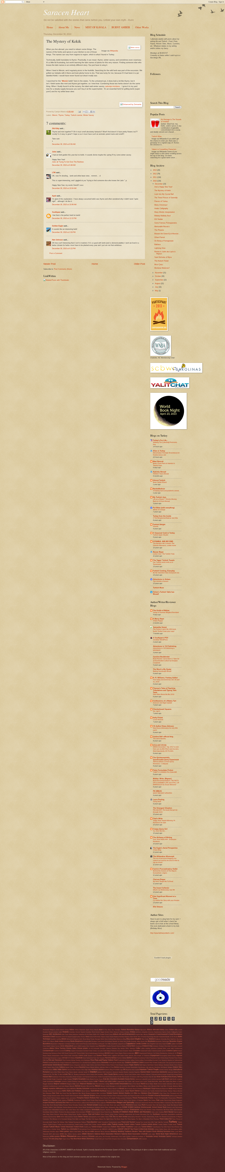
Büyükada (151, 1041)
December (159, 184)
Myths (64, 1091)
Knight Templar (67, 1079)
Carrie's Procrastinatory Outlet (165, 869)
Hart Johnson (57, 240)
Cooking (67, 1050)
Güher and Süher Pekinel (98, 1065)
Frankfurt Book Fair (54, 1062)
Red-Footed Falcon (75, 1102)
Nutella (127, 1093)
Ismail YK (86, 1072)
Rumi (144, 1105)
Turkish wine (137, 1127)
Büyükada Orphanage (162, 1041)
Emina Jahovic (128, 1055)
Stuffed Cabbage (82, 1114)
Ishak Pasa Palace (67, 1072)
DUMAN (80, 1055)
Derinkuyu (101, 1053)
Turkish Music (54, 1127)
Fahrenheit (89, 1058)
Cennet (57, 1046)
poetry (123, 1098)
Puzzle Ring (94, 1100)
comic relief (170, 1048)
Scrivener (62, 1109)
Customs (169, 1050)
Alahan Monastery (127, 1029)
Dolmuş (170, 1053)
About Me (63, 27)
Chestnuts (139, 1046)
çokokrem (154, 1048)
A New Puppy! (158, 621)
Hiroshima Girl (158, 1067)
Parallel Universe (154, 1095)
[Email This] (84, 111)
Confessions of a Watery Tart (164, 701)
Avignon (103, 1036)
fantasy (114, 1058)
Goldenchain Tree (163, 1062)
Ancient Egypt (99, 1032)
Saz (120, 1107)
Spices (176, 1112)
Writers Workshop (82, 1136)
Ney (70, 1093)
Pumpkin (83, 1100)
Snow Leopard (95, 1112)
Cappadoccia (122, 1043)
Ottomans (120, 1095)
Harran (49, 1067)
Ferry (175, 1058)
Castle (168, 1043)
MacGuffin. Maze (157, 1081)
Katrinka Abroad (159, 472)
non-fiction (103, 1093)
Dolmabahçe (163, 1053)
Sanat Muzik (82, 1107)
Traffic (99, 1122)
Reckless (51, 1102)
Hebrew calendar (100, 1067)
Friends (155, 526)
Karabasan (55, 1076)
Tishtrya (62, 1122)
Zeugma (114, 1138)
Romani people (92, 1105)
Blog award (130, 1039)
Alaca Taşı (111, 1029)
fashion (129, 1058)
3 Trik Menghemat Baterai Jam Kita (165, 518)
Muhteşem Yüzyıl (149, 1088)
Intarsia (161, 1069)
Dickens (125, 1053)
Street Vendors (54, 1114)
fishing (73, 1060)
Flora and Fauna (101, 1060)
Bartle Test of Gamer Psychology (144, 1036)
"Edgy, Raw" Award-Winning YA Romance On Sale (164, 822)
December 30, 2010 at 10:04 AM (64, 188)
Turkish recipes (96, 1127)
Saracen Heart (66, 12)
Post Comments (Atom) (63, 269)
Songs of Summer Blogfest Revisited (166, 612)
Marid (143, 1083)
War (83, 1131)
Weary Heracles (105, 1131)
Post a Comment (55, 253)
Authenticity (96, 1036)
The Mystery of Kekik (162, 190)
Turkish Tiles (115, 1127)
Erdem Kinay (172, 1055)
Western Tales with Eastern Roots (144, 1131)
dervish (107, 1053)
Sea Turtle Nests (71, 1109)
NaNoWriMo (95, 1091)
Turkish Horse (172, 1124)
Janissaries (82, 1074)
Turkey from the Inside (162, 516)
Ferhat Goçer (165, 1058)
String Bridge (64, 1114)
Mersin (65, 81)
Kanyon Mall (47, 1076)
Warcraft (87, 1131)
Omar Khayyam (153, 1093)
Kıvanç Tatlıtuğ (177, 1076)
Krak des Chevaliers (110, 1079)
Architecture (57, 1034)
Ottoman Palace (112, 1095)
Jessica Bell (93, 1074)
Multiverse (159, 1088)
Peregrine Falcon (83, 1098)
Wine (65, 1134)
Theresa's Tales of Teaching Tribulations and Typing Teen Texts (164, 690)
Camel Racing (83, 1043)
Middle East (134, 1086)
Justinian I (148, 1074)
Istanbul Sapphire (134, 1072)
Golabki (155, 1062)
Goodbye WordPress (160, 640)
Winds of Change (159, 510)
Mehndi (77, 1086)
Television (138, 1116)
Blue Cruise (145, 1039)
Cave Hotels (46, 1046)
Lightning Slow (159, 248)
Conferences (178, 1048)
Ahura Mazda (94, 1029)
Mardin (138, 1083)
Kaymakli (105, 1076)
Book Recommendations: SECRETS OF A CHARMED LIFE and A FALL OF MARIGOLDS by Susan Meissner (166, 783)
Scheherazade (146, 1107)
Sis (65, 1112)
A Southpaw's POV (160, 638)
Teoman (144, 1116)
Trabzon (83, 1122)
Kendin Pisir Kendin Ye (124, 1076)
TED (117, 1116)
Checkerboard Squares (162, 709)
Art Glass (89, 1034)
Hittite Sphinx (62, 1069)
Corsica (95, 1050)
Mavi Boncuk (158, 461)
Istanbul (93, 1072)
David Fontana (69, 1053)
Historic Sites (177, 1067)
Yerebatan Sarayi (152, 1136)
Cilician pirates (82, 1048)
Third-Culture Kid (166, 1119)
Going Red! (157, 801)
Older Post (139, 264)
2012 (155, 174)
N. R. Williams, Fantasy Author (165, 678)
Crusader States (128, 1050)
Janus (88, 1074)
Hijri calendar (150, 1067)
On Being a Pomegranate (163, 241)
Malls (94, 1083)
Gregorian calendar (80, 1065)
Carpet (164, 1043)
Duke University (73, 1055)
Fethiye (180, 1058)
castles (173, 1043)
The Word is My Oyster (162, 669)
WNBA (84, 1134)
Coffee (138, 1048)
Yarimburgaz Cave (116, 1136)
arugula (137, 1034)
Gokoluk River (148, 1062)
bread (103, 1041)
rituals (44, 1105)
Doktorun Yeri (151, 1053)
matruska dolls (171, 1083)
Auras (91, 1036)
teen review (123, 1116)
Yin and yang (53, 1138)
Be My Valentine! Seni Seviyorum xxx (166, 573)
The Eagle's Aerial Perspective (165, 848)
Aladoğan (117, 1029)
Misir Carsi (160, 1086)
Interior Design (168, 1069)
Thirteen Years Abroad (161, 474)
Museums (165, 1088)
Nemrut (180, 1091)
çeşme (84, 1046)
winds (62, 1134)
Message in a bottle (115, 1086)
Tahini (62, 1116)
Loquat (137, 1081)
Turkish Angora (52, 1124)
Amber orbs (173, 1029)
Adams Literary (64, 1029)
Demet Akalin (81, 1053)
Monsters (100, 1088)
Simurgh (179, 1109)
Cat (177, 1043)
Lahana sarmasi (156, 1079)
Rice (173, 1102)
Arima (70, 1034)
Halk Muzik (150, 1065)
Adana (71, 1029)
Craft (104, 1050)
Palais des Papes (128, 1095)
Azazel (112, 1036)
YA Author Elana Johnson (163, 726)
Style (90, 1114)
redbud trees (85, 1102)
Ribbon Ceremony (165, 1102)
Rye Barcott (174, 1105)
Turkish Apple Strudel (160, 535)
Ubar (68, 1129)
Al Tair (105, 1029)
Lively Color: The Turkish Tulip (163, 554)
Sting (47, 1114)
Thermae (156, 1119)
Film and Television (55, 1060)
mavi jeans (179, 1083)
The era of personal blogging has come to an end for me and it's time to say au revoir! (166, 860)
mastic (164, 1083)
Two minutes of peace (160, 581)
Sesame (102, 1109)
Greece (71, 1065)
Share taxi (143, 1109)
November (159, 273)
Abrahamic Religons (49, 1029)
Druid (62, 1055)
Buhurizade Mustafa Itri (112, 1041)
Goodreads (178, 1062)
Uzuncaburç (174, 1129)
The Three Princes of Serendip (165, 198)
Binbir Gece (104, 1039)
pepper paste (65, 1098)
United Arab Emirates (146, 1129)
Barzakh (156, 1036)
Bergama (76, 1039)
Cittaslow (114, 1048)
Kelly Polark (158, 718)
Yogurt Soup (66, 1138)
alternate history (158, 1029)
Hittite (55, 1069)
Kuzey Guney (130, 1079)
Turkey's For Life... (160, 440)
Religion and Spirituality (126, 1102)
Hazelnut (82, 1067)
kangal (164, 1074)
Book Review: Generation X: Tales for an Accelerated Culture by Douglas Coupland (166, 661)
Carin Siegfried (151, 1043)
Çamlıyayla (101, 1043)
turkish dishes (153, 1124)
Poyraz (150, 1098)
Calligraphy (61, 1043)
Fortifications (122, 1060)
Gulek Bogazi (119, 1065)
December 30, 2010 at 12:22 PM (64, 218)
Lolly (133, 1081)
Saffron (50, 1107)
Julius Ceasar (141, 1074)
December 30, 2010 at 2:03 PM (64, 232)
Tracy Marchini (92, 1122)
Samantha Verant (160, 627)
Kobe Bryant (90, 1079)
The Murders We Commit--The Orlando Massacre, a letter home (164, 544)
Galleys (94, 1062)
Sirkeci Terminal (59, 1112)
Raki (158, 1100)
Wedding (114, 1131)
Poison (135, 1098)
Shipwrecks (159, 1109)
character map (93, 1046)
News (77, 27)
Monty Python (108, 1088)
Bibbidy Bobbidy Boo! (162, 216)
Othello (81, 1095)
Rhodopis (157, 1102)
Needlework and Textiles (147, 1091)
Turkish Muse (158, 588)
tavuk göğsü (101, 1116)
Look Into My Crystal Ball (164, 194)
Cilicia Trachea (60, 1048)
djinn (137, 1053)
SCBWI (124, 1107)
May (157, 291)
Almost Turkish (159, 480)
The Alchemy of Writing (162, 837)
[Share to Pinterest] (94, 111)
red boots (58, 1102)
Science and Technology (174, 1107)
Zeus (118, 1138)
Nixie (97, 1093)
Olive (139, 1093)
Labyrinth (144, 1079)
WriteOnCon (173, 1134)
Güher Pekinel (110, 1065)
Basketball (162, 1036)
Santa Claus (104, 1107)
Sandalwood (90, 1107)
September (159, 280)
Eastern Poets (102, 1055)
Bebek (64, 1039)
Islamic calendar (78, 1072)
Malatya (89, 1083)
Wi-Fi (50, 1134)
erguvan (179, 1055)
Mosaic (121, 1088)
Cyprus (175, 1050)
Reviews (151, 1102)
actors (57, 1029)
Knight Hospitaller (57, 1079)
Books (72, 1041)
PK (110, 1098)
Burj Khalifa (127, 1041)
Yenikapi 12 (141, 1136)
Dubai (66, 1055)
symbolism (179, 1114)
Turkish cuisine (76, 115)
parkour (172, 1095)
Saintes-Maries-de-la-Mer (70, 1107)
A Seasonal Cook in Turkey (164, 533)
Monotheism (93, 1088)
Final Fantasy (67, 1060)
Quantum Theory (118, 1100)
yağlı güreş (98, 1136)
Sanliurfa (97, 1107)
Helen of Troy (109, 1067)
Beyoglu (97, 1039)
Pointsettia (129, 1098)
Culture (149, 1050)
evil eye (65, 1058)
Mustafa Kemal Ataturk (55, 1091)
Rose (111, 1105)
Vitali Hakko (77, 1131)
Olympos (144, 1093)
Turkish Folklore (163, 1124)
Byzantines (47, 1043)
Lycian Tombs (147, 1081)
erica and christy (159, 745)
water (92, 1131)
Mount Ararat (128, 1088)
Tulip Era (160, 1122)
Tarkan (80, 1116)
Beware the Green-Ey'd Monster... (167, 234)
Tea (114, 1116)
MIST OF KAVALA (95, 27)
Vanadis (52, 1131)
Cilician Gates (71, 1048)
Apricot (164, 1032)
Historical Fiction (48, 1069)
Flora (92, 1060)
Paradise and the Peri (141, 1095)
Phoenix (106, 1098)
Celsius (53, 1046)
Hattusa (62, 1067)
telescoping (131, 1116)
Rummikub (149, 1105)
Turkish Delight (159, 524)
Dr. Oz (174, 1053)
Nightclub (75, 1093)
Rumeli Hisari (137, 1105)
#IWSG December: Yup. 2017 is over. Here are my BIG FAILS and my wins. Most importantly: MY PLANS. (166, 749)
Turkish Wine (156, 136)
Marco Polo (132, 1083)
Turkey (67, 115)
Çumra (163, 1050)
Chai (87, 1046)
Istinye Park (177, 1072)
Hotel (74, 1069)
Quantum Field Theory (105, 1100)
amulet (180, 1029)
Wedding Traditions (125, 1131)
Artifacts (115, 1034)
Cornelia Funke (87, 1050)
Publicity (70, 1100)
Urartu (165, 1129)
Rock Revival (54, 1105)
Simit (175, 1109)
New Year (55, 1093)
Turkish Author (79, 1124)
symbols (45, 1116)
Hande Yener (174, 1065)
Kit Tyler (154, 1076)
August (158, 283)
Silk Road (166, 1109)
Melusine (83, 1086)
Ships (154, 1109)
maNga (107, 1083)
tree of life (151, 1122)
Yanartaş (107, 1136)
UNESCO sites (112, 1129)
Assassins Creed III (61, 1036)
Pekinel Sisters (55, 1098)
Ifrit (124, 1069)
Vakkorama (46, 1131)
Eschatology (46, 1058)
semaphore (87, 1109)
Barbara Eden (129, 1036)
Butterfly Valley (135, 1041)
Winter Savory (88, 115)
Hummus (95, 1069)
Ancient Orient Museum (112, 1032)
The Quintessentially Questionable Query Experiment (166, 759)
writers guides (55, 1136)
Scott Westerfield (53, 1109)
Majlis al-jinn (76, 1083)
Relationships (111, 1102)
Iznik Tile (67, 1074)
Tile (58, 1122)
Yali (103, 1136)
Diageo (120, 1053)
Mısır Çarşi (66, 1088)
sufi (93, 1114)
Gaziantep (104, 1062)
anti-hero (138, 1032)
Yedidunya (134, 1136)
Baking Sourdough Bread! (162, 671)
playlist (113, 1098)
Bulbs (121, 1041)
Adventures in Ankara (161, 579)
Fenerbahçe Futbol (143, 1058)
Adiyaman (82, 1029)
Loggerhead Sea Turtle (124, 1081)
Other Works (142, 27)
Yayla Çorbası (126, 1136)
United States (159, 1129)
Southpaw (56, 212)
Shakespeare (134, 1109)
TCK (110, 1116)
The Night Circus (109, 1119)
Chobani (161, 1046)
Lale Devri (165, 1079)
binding (110, 1039)
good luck (172, 1062)
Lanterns (64, 1081)
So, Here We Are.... (159, 831)
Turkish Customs (141, 1124)
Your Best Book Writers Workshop (82, 1138)
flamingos (87, 1060)
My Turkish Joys (159, 497)
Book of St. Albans (48, 1041)
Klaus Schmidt (47, 1079)
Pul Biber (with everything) (163, 508)
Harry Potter (55, 1067)
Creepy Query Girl (160, 829)
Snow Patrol (104, 1112)
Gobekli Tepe (120, 1062)
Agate (87, 1029)
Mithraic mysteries (49, 1088)
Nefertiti (157, 1091)
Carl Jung (159, 1043)
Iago (121, 1069)
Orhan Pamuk (159, 237)
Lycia (141, 1081)
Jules (54, 152)
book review (59, 1041)
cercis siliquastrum (66, 1046)
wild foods (56, 1134)
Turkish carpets (96, 1124)
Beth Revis (82, 1039)
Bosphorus (79, 1041)
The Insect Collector (161, 888)
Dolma (158, 1053)
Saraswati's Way (114, 1107)
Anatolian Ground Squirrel (77, 1032)
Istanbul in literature (112, 1072)
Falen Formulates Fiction (163, 770)
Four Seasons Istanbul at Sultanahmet (170, 1060)
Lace (149, 1079)
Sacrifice (45, 1107)
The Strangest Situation (162, 808)
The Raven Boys (119, 1119)
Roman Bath (82, 1105)
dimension (131, 1053)
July (157, 287)
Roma (70, 1105)
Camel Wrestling (93, 1043)
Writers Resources (68, 1136)
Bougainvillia (87, 1041)
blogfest (138, 1039)
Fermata (171, 1058)
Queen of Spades (137, 1100)
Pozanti (156, 1098)
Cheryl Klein (130, 1046)
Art (86, 1034)
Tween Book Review (173, 1127)
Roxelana (129, 1105)
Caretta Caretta (140, 1043)
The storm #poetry (159, 739)
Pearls (49, 1098)
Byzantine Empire (176, 1041)
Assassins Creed (49, 1036)
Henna (116, 1067)
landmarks (50, 1081)
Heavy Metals (90, 1067)
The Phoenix (159, 230)
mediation (46, 1086)
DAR (63, 1053)
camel (77, 1043)
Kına (169, 1076)
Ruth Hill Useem (158, 1105)
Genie (111, 1062)
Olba (135, 1093)
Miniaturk (154, 1086)
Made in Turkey (177, 1081)
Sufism (97, 1114)
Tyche (58, 1129)
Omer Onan (163, 1093)
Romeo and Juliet (104, 1105)
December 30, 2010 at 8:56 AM (64, 144)
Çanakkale (114, 1043)
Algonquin (143, 1029)
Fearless (135, 1058)
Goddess (128, 1062)
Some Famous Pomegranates (165, 223)
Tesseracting (150, 1116)
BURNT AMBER (121, 27)
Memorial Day (90, 1086)
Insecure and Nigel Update (162, 703)
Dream (45, 1055)
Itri (63, 1074)
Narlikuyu (103, 1091)
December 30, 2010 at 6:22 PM (64, 248)
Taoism (75, 1116)
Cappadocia (130, 1044)
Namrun (88, 1091)
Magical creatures (60, 1083)
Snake (88, 1112)
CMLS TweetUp (130, 1048)
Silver (171, 1109)
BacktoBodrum (159, 489)
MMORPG (73, 1088)
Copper (73, 1050)
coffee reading (145, 1048)
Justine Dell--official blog (163, 737)
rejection (103, 1102)
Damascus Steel (56, 1053)
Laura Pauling (158, 800)
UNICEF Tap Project (131, 1129)
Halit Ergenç (143, 1065)
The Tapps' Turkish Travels (163, 560)
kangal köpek (178, 1074)
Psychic (54, 1100)
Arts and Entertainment (127, 1034)
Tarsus (85, 1116)
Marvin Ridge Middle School (153, 1083)
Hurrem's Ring (108, 1069)
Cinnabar (102, 1048)
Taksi (66, 1116)
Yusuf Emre (108, 1138)
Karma (92, 1076)
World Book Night (162, 1134)
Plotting (118, 1098)
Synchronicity (52, 1116)
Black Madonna (118, 1039)
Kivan (159, 1076)
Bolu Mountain (177, 1039)
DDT (75, 1053)
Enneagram (163, 1055)
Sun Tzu (149, 1114)
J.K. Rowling (75, 1074)
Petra (101, 1098)
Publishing (77, 1100)
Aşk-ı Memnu (144, 1034)
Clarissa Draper (159, 879)
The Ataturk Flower (161, 261)
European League (56, 1058)
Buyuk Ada (144, 1041)
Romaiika (75, 1105)
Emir (135, 1055)
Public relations (62, 1100)
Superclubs (164, 1114)
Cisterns (108, 1048)
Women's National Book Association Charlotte (131, 1134)
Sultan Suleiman (119, 1114)
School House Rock (159, 1107)
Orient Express (74, 1095)
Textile (157, 1116)
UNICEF (120, 1129)
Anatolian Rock (90, 1032)
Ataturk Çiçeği (71, 1036)
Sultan (112, 1114)
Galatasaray (67, 1062)
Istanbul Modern (124, 1072)
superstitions (172, 1114)
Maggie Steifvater (48, 1083)
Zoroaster (124, 1138)
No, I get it (156, 711)
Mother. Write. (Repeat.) (162, 779)
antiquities (145, 1032)
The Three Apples (130, 1119)
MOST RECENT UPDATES (162, 793)
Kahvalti (154, 1074)
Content (56, 1050)
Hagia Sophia (134, 1065)
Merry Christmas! (160, 205)
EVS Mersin (71, 1058)
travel (119, 1122)
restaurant (138, 1102)
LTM (53, 173)
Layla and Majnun (82, 1081)
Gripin (88, 1065)
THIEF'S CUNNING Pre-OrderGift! (165, 772)
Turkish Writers (146, 1127)
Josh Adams (132, 1074)
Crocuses (119, 1050)
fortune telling (130, 1060)
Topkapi (70, 1122)
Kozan (101, 1079)
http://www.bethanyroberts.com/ (162, 933)
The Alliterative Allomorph (163, 856)
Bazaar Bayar (158, 552)
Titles (66, 1122)
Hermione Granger (124, 1067)
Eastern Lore (92, 1055)
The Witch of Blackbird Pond (144, 1119)
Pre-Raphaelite (163, 1098)
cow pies (100, 1050)
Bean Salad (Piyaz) (160, 482)
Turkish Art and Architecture (65, 1124)
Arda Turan (65, 1034)
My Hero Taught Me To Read (163, 881)
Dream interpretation (53, 1055)
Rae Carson (152, 1100)
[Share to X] (89, 111)
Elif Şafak (121, 1055)
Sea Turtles (80, 1109)
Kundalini (121, 1079)
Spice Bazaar (169, 1112)
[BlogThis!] (86, 111)
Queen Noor (127, 1100)
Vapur (57, 1131)
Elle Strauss (158, 907)
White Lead (174, 1131)
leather (91, 1081)
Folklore (110, 1060)
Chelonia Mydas (121, 1046)
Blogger (124, 1167)
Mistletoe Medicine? (162, 268)
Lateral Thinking (72, 1081)
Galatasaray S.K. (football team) (81, 1062)
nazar (127, 1091)
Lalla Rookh (172, 1079)
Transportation (112, 1122)
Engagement (155, 1055)
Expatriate (79, 1058)
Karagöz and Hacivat (83, 1076)
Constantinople (48, 1050)
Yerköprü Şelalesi (177, 1136)
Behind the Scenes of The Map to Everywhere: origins (164, 872)
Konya (96, 1079)
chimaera (155, 1046)
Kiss (150, 1076)
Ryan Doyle (166, 1105)
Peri (97, 1098)
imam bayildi (135, 1069)
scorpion (45, 1109)
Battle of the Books (172, 1036)
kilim (138, 1076)
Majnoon (83, 1083)
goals (114, 1062)
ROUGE (123, 1105)
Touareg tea (77, 1122)
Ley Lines (108, 1081)
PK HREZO (157, 791)
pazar (176, 1095)
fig (47, 1060)
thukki (50, 1122)
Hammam (166, 1065)
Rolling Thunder (63, 1105)
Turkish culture (129, 1124)
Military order (147, 1086)
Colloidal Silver (161, 1048)
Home (50, 27)
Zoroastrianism (132, 1139)
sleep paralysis (71, 1112)
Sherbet (149, 1109)
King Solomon (144, 1076)
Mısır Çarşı (158, 264)
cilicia (51, 1048)
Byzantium (54, 1043)
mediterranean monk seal (56, 1086)
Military (141, 1086)
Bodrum (152, 1039)
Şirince (52, 1112)
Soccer (110, 1112)
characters (102, 1046)
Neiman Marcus (172, 1091)
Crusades (136, 1050)
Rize (48, 1105)
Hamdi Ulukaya (158, 1065)
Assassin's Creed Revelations (171, 1034)
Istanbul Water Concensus (149, 1072)
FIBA (44, 1060)
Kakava (159, 1074)
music (170, 1088)
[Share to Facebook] (91, 111)
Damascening (47, 1053)
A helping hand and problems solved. (166, 491)
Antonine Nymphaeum (155, 1032)
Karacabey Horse (71, 1076)
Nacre (83, 1091)
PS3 (49, 1100)
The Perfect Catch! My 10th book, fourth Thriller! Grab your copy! (164, 630)
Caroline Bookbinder (161, 657)
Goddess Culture (138, 1062)
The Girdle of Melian (161, 610)
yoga (60, 1138)
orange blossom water (53, 1095)
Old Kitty (55, 128)
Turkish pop (87, 1127)
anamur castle (57, 1032)
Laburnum (138, 1079)
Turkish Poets (78, 1127)
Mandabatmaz (100, 1083)
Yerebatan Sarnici (164, 1136)
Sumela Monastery (140, 1114)
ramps (162, 1100)
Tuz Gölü (164, 1127)
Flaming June (80, 1060)
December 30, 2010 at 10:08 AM (64, 204)
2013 (155, 170)
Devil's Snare (114, 1053)
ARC (50, 1034)
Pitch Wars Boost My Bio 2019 (163, 694)
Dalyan (180, 1050)
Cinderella (96, 1048)
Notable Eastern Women (115, 1093)
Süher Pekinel (105, 1114)
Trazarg (137, 1122)
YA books (91, 1136)
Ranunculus (167, 1100)
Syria (58, 1116)
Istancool (170, 1072)
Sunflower (156, 1114)
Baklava (157, 244)
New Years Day (64, 1093)
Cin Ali (91, 1048)
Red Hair (66, 1102)
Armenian (75, 1034)
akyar (101, 1029)
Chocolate (167, 1046)
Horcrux (69, 1069)
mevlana (124, 1086)
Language (57, 1081)
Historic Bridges (167, 1067)
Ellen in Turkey (159, 451)
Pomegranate (143, 1098)
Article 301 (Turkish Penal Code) (102, 1034)
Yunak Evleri (98, 1138)
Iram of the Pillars (55, 1072)
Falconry (108, 1058)
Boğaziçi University (161, 1039)
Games (98, 1062)
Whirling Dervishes (164, 1131)
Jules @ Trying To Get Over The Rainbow (68, 162)
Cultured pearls (156, 1050)
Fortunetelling (148, 1060)
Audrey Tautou (80, 1036)
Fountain (155, 1060)
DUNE (85, 1055)
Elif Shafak (158, 219)
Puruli (88, 1100)
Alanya (137, 1029)
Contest (61, 1050)
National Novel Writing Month (116, 1091)
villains (72, 1131)
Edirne (109, 1055)
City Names (121, 1048)
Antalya (132, 1032)
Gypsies (126, 1065)
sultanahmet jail (129, 1114)
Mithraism (59, 1088)
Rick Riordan (178, 1102)
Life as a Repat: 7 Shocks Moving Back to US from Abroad (165, 500)
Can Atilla (108, 1043)
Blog (124, 1039)
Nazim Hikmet (135, 1091)
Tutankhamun (156, 1127)
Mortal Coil (116, 1088)
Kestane (134, 1076)
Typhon (63, 1129)
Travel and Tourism (128, 1122)
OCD (131, 1093)
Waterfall (97, 1131)
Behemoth (70, 1039)
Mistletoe (175, 1086)
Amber (167, 1029)
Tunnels (165, 1122)
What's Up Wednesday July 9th (164, 890)
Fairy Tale (96, 1058)
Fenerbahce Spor (155, 1058)
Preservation (172, 1098)
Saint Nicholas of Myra (163, 257)
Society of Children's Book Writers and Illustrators (132, 1112)
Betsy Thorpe (91, 1039)
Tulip (155, 1122)
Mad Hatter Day (167, 1081)
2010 (155, 181)
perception (73, 1098)
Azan (107, 1036)
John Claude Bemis (111, 1074)
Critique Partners (111, 1050)
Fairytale (102, 1058)
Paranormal (165, 1095)
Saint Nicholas (58, 1107)
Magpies (69, 1083)
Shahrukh (126, 1109)
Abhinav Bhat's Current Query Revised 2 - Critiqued (163, 763)
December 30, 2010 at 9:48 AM (64, 165)
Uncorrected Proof (84, 1129)
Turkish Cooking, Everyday (164, 571)
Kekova (110, 1076)
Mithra (180, 1086)
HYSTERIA (116, 1069)
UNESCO (105, 1129)
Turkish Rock (106, 1127)
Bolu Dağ (170, 1039)
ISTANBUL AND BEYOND (163, 541)
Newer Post (49, 264)
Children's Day (147, 1046)
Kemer (115, 1076)
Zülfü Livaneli (143, 1138)
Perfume (93, 1098)
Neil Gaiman (164, 1091)
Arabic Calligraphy (161, 208)
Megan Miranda (69, 1086)
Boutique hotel (96, 1041)
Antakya (126, 1032)
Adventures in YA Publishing (164, 646)
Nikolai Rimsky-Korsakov (89, 1093)
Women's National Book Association (100, 1134)
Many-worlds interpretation (119, 1083)
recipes (45, 1102)
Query (145, 1100)
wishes (79, 1134)
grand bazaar (47, 1065)
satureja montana (112, 86)
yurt (103, 1138)
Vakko (180, 1129)
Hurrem (101, 1069)
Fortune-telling (139, 1060)
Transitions (105, 1122)
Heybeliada (134, 1067)
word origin (151, 1134)
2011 (155, 177)
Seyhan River (110, 1109)
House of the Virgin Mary (83, 1069)
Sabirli (180, 1105)
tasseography (93, 1116)
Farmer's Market (121, 1058)
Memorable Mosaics (162, 226)
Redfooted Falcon (95, 1102)
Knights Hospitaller (79, 1079)
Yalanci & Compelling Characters (164, 149)
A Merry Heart (158, 619)
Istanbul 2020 (101, 1072)
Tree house (143, 1122)
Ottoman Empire (89, 1095)
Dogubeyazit (143, 1053)
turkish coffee (106, 1124)
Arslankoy (82, 1034)
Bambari (121, 1036)
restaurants (145, 1102)
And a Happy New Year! (163, 187)
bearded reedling (56, 1039)
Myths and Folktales (74, 1091)
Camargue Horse (70, 1043)
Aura (87, 1036)
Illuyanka (128, 1069)
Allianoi (149, 1029)
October (158, 276)
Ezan (84, 1058)
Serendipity (96, 1109)
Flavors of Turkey (161, 201)
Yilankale (45, 1138)
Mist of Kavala (168, 1086)
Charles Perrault (111, 1046)
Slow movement (81, 1112)
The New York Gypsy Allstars (94, 1119)
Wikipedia (114, 51)
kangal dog (170, 1074)
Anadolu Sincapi (48, 1032)
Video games (64, 1131)
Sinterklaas (46, 1112)
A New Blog (157, 850)
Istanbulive (163, 1072)
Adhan (77, 1029)
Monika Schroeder (83, 1088)
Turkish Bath (88, 1124)
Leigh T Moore (99, 1081)
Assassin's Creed (154, 1034)
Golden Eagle (57, 226)
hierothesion (142, 1067)
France (45, 1062)
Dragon (179, 1053)
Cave (180, 1043)
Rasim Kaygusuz (177, 1100)
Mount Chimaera (138, 1088)
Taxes (107, 1116)
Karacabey (62, 1076)
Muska (175, 1088)
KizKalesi (164, 1076)
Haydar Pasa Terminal (72, 1067)
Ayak (54, 196)
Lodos (114, 1081)
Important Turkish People (149, 1069)
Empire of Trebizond (143, 1055)
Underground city (96, 1129)
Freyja (62, 1062)
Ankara (122, 1032)
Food (116, 1060)
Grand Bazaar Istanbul (61, 1065)
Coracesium (79, 1050)
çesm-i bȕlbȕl (78, 1046)
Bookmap (67, 1041)
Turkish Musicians (66, 1127)
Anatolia (66, 1032)
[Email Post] (79, 112)
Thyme (61, 115)
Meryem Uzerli (105, 1086)
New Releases (47, 1093)
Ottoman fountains (101, 1095)
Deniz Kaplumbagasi (91, 1053)
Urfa (169, 1129)
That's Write (157, 819)
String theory (72, 1114)
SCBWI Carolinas (134, 1107)
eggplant (114, 1055)
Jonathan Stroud (123, 1074)
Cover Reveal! (158, 720)
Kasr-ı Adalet (98, 1076)
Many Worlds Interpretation (164, 212)
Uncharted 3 (74, 1129)
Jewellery (100, 1074)
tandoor (70, 1116)
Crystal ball (143, 1050)
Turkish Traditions (126, 1127)
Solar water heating (157, 1112)
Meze (129, 1086)
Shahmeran (118, 1109)
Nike (79, 1093)
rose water (117, 1105)
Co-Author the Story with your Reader (166, 900)
